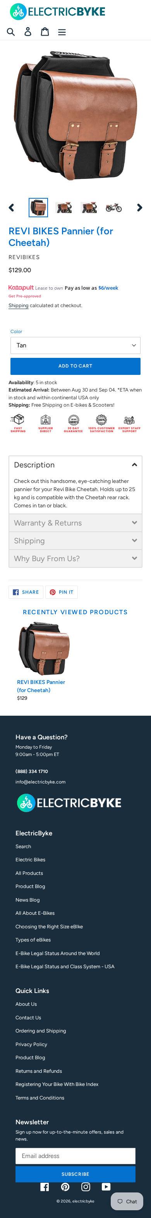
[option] (38, 207)
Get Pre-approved (25, 296)
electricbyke (83, 1201)
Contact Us (28, 1017)
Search (23, 846)
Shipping (19, 305)
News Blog (27, 900)
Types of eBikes (33, 940)
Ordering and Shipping (40, 1031)
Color (16, 331)
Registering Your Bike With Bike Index (56, 1084)
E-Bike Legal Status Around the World (57, 953)
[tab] (75, 464)
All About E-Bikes (35, 913)
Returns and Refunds (38, 1071)
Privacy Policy (31, 1044)
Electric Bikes (30, 859)
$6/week (108, 287)
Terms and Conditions (39, 1098)
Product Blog (30, 886)
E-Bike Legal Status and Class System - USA (65, 966)
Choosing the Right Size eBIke (49, 926)
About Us (26, 1004)
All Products (29, 873)
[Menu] (61, 31)
